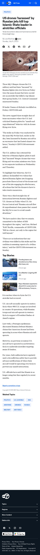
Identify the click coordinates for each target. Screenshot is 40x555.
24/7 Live (16, 3)
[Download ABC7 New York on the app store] (7, 534)
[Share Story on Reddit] (14, 47)
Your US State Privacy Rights (26, 544)
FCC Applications (21, 548)
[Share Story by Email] (24, 47)
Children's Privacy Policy (9, 544)
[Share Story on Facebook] (4, 47)
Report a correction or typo (11, 386)
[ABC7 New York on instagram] (15, 528)
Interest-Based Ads (17, 546)
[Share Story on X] (9, 47)
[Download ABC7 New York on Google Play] (19, 534)
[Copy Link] (29, 47)
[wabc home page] (5, 496)
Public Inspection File (8, 548)
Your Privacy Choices (18, 541)
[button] (3, 3)
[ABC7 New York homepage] (8, 3)
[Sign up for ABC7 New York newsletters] (20, 528)
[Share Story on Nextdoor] (19, 47)
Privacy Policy (6, 541)
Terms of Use (6, 546)
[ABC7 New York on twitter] (9, 528)
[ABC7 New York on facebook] (4, 528)
